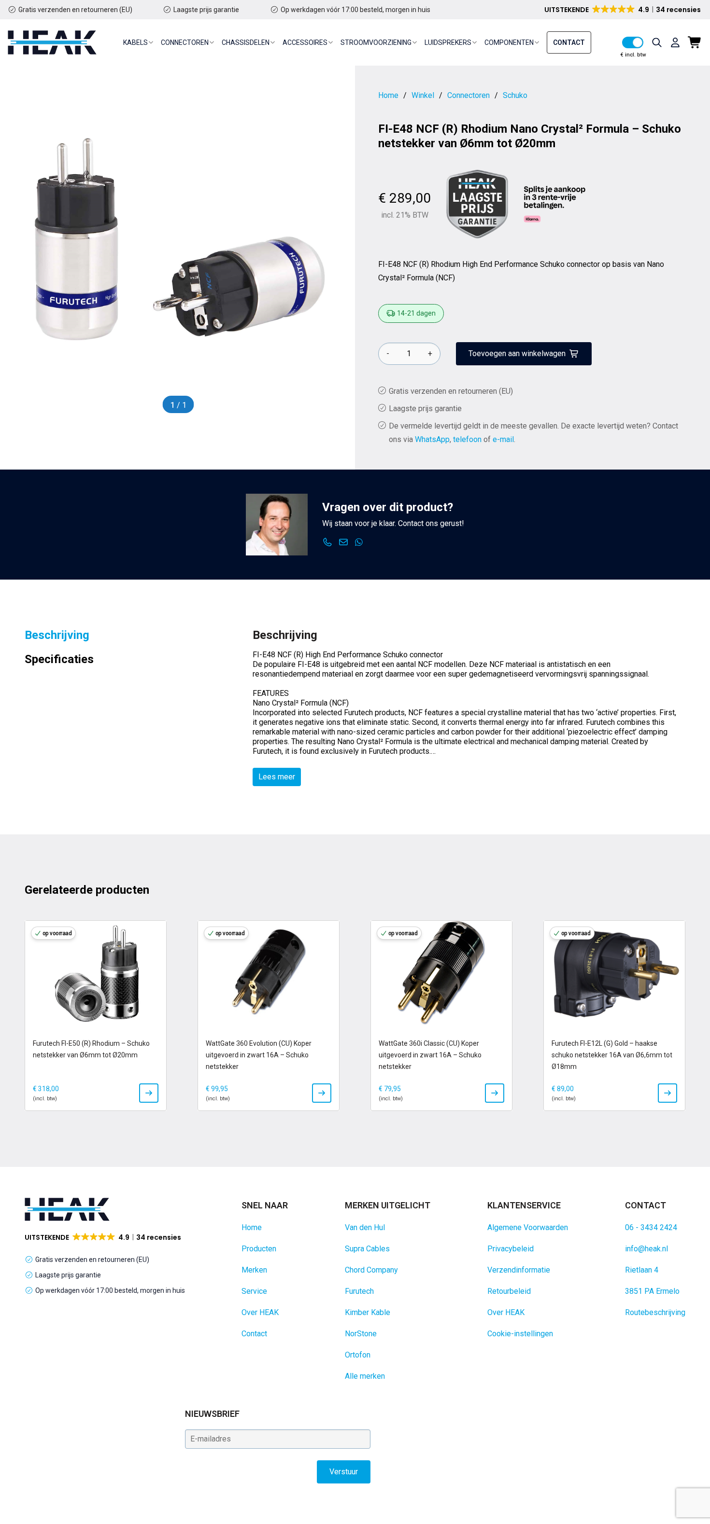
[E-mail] (343, 542)
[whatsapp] (359, 542)
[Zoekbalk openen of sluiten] (657, 42)
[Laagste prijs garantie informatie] (477, 204)
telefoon (467, 439)
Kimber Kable (367, 1312)
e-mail (503, 439)
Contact (569, 42)
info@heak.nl (646, 1248)
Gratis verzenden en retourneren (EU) (75, 10)
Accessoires (305, 42)
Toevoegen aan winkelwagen (517, 353)
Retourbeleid (509, 1291)
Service (254, 1291)
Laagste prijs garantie (206, 10)
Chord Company (371, 1270)
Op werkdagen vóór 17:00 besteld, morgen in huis (355, 10)
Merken (254, 1270)
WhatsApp (432, 439)
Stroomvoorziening (376, 42)
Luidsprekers (448, 42)
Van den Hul (365, 1227)
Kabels (135, 42)
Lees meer (276, 776)
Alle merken (365, 1376)
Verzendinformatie (518, 1270)
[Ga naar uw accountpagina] (675, 42)
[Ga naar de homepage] (52, 42)
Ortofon (357, 1354)
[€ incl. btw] (632, 42)
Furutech (359, 1291)
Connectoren (185, 42)
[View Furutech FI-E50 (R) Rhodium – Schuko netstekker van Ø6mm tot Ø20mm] (148, 1093)
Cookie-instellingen (520, 1333)
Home (251, 1227)
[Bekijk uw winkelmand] (695, 42)
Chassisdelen (246, 42)
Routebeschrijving (655, 1312)
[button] (623, 9)
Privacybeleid (510, 1248)
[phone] (327, 542)
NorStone (361, 1333)
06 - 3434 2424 (651, 1227)
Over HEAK (260, 1312)
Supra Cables (367, 1248)
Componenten (509, 42)
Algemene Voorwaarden (527, 1227)
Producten (258, 1248)
